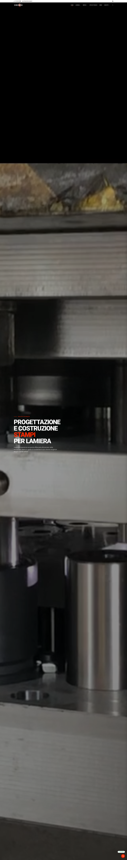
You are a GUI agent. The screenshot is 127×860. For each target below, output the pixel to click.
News (100, 5)
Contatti (106, 5)
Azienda (78, 5)
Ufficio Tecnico (93, 5)
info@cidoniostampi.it (28, 1)
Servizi (84, 5)
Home (72, 5)
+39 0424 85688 (18, 1)
